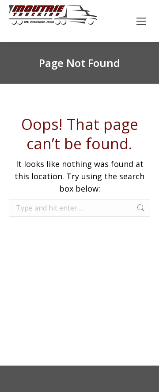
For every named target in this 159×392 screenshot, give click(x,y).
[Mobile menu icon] (141, 21)
